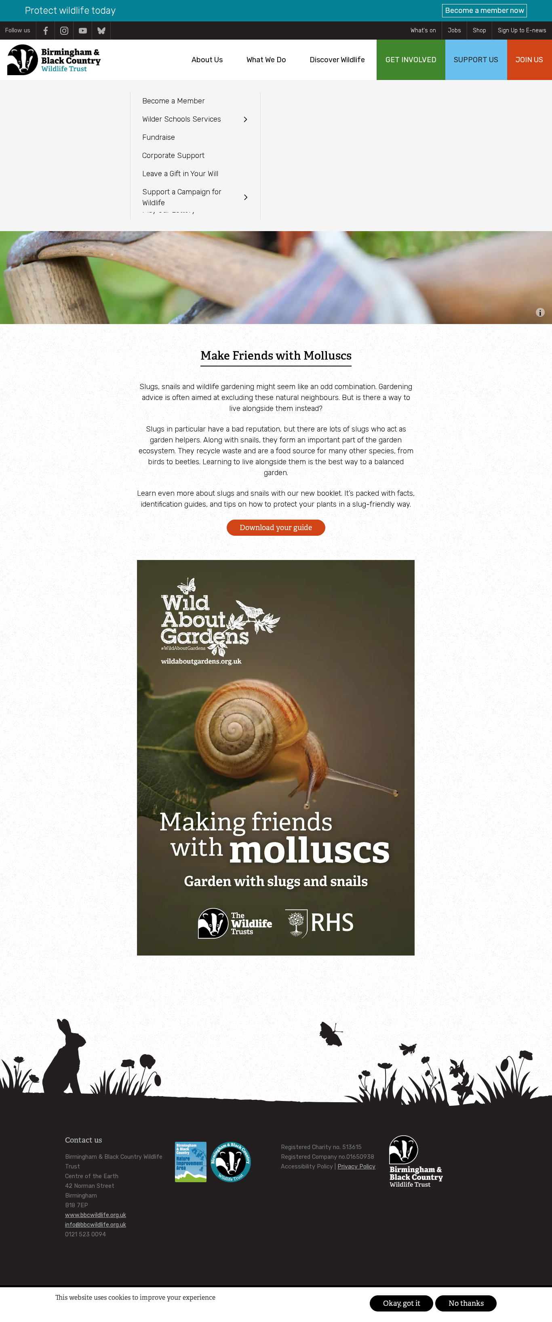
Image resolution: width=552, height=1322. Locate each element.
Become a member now (484, 10)
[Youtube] (83, 30)
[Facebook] (45, 30)
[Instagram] (64, 30)
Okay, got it (401, 1303)
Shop (479, 30)
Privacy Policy (356, 1166)
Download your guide (276, 527)
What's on (423, 30)
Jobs (454, 30)
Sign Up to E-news (522, 30)
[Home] (54, 59)
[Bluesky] (101, 30)
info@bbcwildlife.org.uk (95, 1224)
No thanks (466, 1303)
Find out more (70, 1310)
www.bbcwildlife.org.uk (95, 1215)
